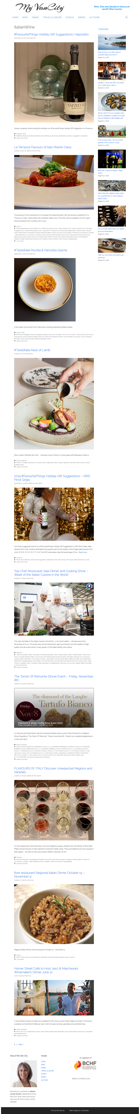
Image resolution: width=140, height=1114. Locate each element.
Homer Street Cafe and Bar (48, 1031)
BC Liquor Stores (55, 859)
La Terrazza (38, 235)
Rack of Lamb (80, 462)
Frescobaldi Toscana (34, 232)
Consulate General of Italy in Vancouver (30, 657)
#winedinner (29, 746)
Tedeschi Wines (47, 239)
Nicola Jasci (81, 1031)
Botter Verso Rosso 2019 (49, 228)
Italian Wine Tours (39, 336)
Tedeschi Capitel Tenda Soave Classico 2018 (28, 239)
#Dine (18, 228)
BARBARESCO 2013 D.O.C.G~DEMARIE (46, 746)
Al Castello (24, 462)
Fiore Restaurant (35, 957)
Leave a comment (21, 138)
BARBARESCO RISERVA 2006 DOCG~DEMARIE (74, 746)
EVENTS (70, 17)
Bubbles (37, 136)
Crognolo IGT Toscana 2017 (50, 230)
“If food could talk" (22, 654)
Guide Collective (28, 336)
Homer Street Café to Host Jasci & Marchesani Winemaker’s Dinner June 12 (46, 970)
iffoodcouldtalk (46, 232)
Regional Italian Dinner (62, 957)
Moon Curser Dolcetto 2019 (67, 336)
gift (52, 136)
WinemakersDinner (20, 1033)
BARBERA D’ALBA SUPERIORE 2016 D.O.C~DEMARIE (31, 749)
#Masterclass (25, 228)
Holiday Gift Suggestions (38, 559)
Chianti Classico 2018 (64, 228)
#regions (26, 859)
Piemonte (73, 462)
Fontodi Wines (22, 232)
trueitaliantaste (72, 239)
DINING (35, 17)
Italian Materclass (70, 659)
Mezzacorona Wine (20, 237)
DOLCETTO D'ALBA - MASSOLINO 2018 (75, 334)
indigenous (69, 859)
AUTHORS (94, 17)
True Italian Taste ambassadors (40, 663)
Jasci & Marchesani (71, 1031)
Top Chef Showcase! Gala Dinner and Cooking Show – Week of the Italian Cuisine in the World (51, 572)
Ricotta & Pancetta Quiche (43, 339)
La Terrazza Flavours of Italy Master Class (42, 147)
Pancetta (16, 339)
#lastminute (26, 136)
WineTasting (46, 757)
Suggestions (77, 136)
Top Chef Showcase (47, 661)
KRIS (55, 559)
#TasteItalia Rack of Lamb (32, 350)
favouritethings (45, 136)
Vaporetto (84, 136)
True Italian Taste (24, 663)
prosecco (69, 136)
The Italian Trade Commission (52, 861)
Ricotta (32, 339)
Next (21, 1044)
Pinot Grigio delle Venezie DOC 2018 (77, 559)
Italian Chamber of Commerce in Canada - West (35, 659)
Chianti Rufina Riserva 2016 (32, 230)
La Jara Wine (30, 235)
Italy (56, 462)
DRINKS (81, 17)
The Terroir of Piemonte (34, 757)
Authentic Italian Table (65, 654)
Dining (18, 226)
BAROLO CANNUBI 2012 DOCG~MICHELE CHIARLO (31, 751)
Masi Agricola (47, 235)
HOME (15, 17)
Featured (19, 134)
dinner (24, 753)
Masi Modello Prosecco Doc (60, 235)
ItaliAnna (48, 336)
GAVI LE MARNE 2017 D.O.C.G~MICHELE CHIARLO (43, 753)
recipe (27, 339)
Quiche (22, 339)
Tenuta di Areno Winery (60, 239)
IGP (68, 657)
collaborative (31, 1031)
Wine (24, 134)
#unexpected (33, 859)
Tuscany (72, 957)
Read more (83, 552)
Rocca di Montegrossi (81, 237)
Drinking (19, 557)
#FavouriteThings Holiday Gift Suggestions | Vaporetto (51, 34)
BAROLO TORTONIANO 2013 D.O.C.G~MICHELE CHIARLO (67, 751)
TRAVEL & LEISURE (52, 17)
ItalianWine (62, 136)
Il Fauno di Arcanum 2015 (59, 232)
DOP (44, 657)
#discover (19, 859)
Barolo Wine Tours (50, 334)
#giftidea (19, 136)
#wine (33, 136)
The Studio (85, 1110)
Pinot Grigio (61, 559)
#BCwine (19, 334)
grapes (63, 859)
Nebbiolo (66, 462)
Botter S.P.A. (38, 228)
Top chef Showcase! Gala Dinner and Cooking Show (70, 661)
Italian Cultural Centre (57, 659)
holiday (56, 136)
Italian (75, 859)
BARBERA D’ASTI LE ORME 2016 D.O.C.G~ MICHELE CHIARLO (68, 749)
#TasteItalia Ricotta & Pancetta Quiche (40, 250)
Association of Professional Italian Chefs (45, 654)
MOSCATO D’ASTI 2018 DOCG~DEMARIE (50, 755)
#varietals (41, 859)
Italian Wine (79, 659)
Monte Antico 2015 (33, 237)
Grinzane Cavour (41, 462)
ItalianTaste (87, 659)
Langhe (60, 462)
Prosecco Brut (57, 237)
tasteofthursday (19, 465)
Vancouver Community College (70, 663)
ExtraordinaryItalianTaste (67, 230)
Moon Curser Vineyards (84, 336)
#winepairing (39, 334)
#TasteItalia (26, 334)
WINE (25, 17)
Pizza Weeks (37, 661)
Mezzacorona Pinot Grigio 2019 (80, 235)
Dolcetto (58, 334)
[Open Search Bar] (126, 17)
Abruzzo (23, 1031)
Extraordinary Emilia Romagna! (56, 657)
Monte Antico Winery (45, 237)
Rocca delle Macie (68, 237)
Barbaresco (31, 462)
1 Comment (20, 241)
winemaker (88, 1031)
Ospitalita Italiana (27, 661)
